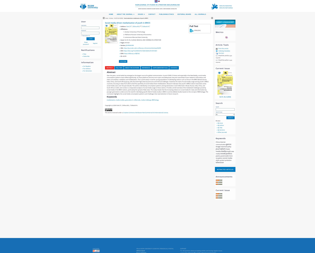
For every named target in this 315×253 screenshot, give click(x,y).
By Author (221, 125)
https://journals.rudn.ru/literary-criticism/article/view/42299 (142, 48)
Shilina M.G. (136, 26)
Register (95, 43)
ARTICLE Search (140, 251)
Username (83, 25)
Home (111, 14)
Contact (151, 14)
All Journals (200, 14)
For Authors (87, 68)
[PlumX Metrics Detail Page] (226, 37)
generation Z (129, 100)
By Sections (221, 130)
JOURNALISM (130, 45)
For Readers (87, 66)
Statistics (174, 68)
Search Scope (219, 112)
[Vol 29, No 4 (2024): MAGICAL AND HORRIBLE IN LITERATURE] (111, 43)
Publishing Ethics (166, 14)
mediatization (111, 100)
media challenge (146, 100)
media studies (120, 100)
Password (83, 30)
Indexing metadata (224, 51)
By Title (220, 128)
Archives (111, 18)
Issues (140, 14)
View (84, 54)
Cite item (221, 53)
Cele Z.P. (128, 26)
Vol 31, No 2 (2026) (225, 97)
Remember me (86, 35)
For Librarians (87, 71)
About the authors (132, 68)
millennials (137, 100)
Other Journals (222, 132)
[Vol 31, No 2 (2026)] (225, 94)
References (146, 68)
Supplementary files (160, 68)
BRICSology (155, 100)
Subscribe (86, 56)
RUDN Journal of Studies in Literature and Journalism (157, 6)
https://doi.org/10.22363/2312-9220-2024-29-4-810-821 (140, 51)
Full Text (119, 68)
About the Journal (125, 14)
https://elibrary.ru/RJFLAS (132, 53)
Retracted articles (225, 169)
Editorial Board (184, 14)
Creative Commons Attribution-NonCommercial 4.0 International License (145, 113)
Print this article (223, 48)
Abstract (109, 68)
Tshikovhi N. (145, 26)
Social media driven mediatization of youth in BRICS (136, 18)
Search (217, 107)
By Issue (220, 123)
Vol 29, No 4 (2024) (118, 18)
